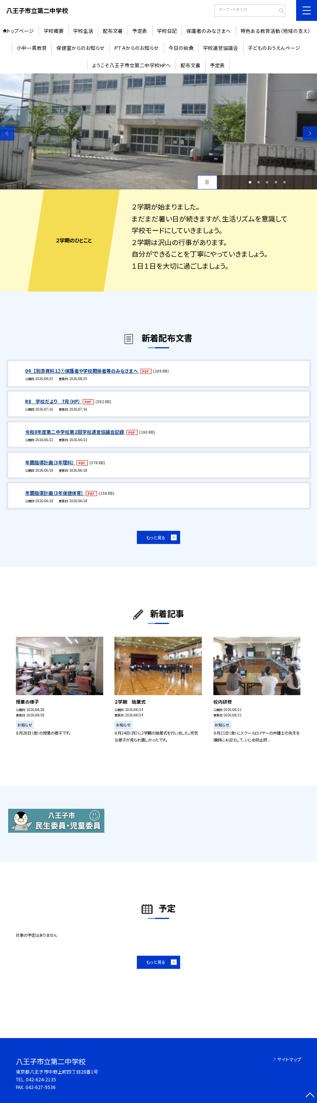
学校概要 (54, 30)
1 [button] (250, 182)
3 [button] (267, 182)
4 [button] (275, 182)
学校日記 (167, 30)
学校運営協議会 (220, 47)
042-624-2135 (41, 1079)
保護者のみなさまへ (208, 30)
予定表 (139, 30)
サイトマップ (289, 1059)
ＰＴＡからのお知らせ (136, 47)
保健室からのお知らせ (80, 47)
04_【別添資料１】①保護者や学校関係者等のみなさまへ (82, 370)
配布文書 (113, 30)
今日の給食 (181, 47)
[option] (158, 131)
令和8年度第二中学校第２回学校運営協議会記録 (75, 431)
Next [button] (310, 133)
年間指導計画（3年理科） (50, 462)
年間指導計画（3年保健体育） (55, 492)
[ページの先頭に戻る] (310, 1096)
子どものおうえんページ (274, 47)
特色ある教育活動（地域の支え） (275, 30)
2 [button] (258, 182)
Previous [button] (7, 133)
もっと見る (155, 537)
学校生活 (83, 30)
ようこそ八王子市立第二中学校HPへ (131, 65)
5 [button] (284, 182)
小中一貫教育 (32, 47)
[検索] (278, 11)
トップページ (20, 30)
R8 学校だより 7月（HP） (53, 401)
